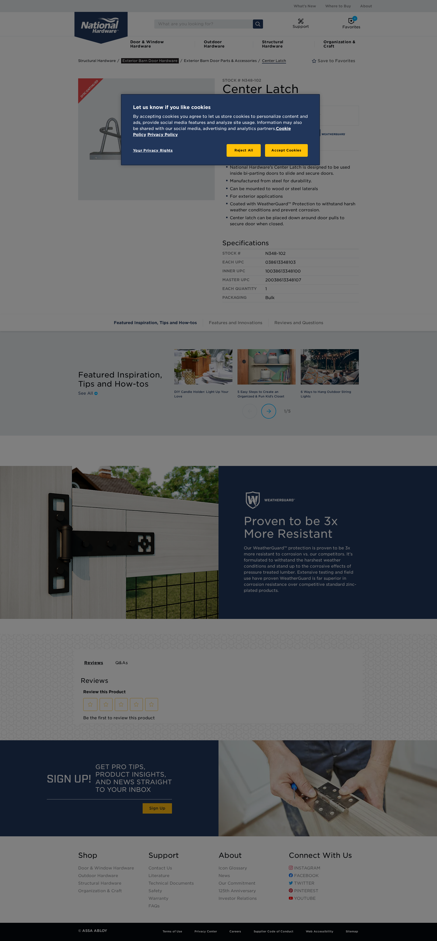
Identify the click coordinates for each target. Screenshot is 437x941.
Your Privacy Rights (153, 150)
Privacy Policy (162, 134)
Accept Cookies (286, 150)
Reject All (243, 150)
